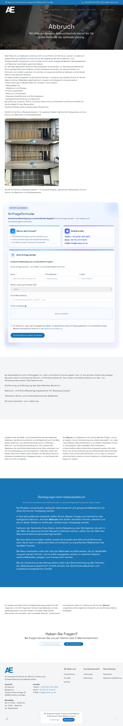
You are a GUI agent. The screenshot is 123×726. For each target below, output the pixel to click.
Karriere (81, 10)
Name (13, 274)
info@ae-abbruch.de (111, 2)
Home (42, 10)
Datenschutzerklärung (53, 328)
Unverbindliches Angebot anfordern (27, 335)
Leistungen (69, 10)
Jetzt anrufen (75, 644)
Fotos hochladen (17, 306)
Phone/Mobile (50, 274)
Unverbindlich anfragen (51, 644)
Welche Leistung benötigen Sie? (24, 285)
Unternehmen (54, 10)
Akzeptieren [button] (68, 720)
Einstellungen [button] (55, 720)
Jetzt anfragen (108, 9)
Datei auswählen (61, 314)
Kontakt (92, 10)
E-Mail (82, 274)
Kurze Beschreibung (19, 295)
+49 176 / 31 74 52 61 (78, 240)
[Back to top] (116, 718)
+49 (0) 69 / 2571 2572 (91, 2)
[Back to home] (10, 9)
